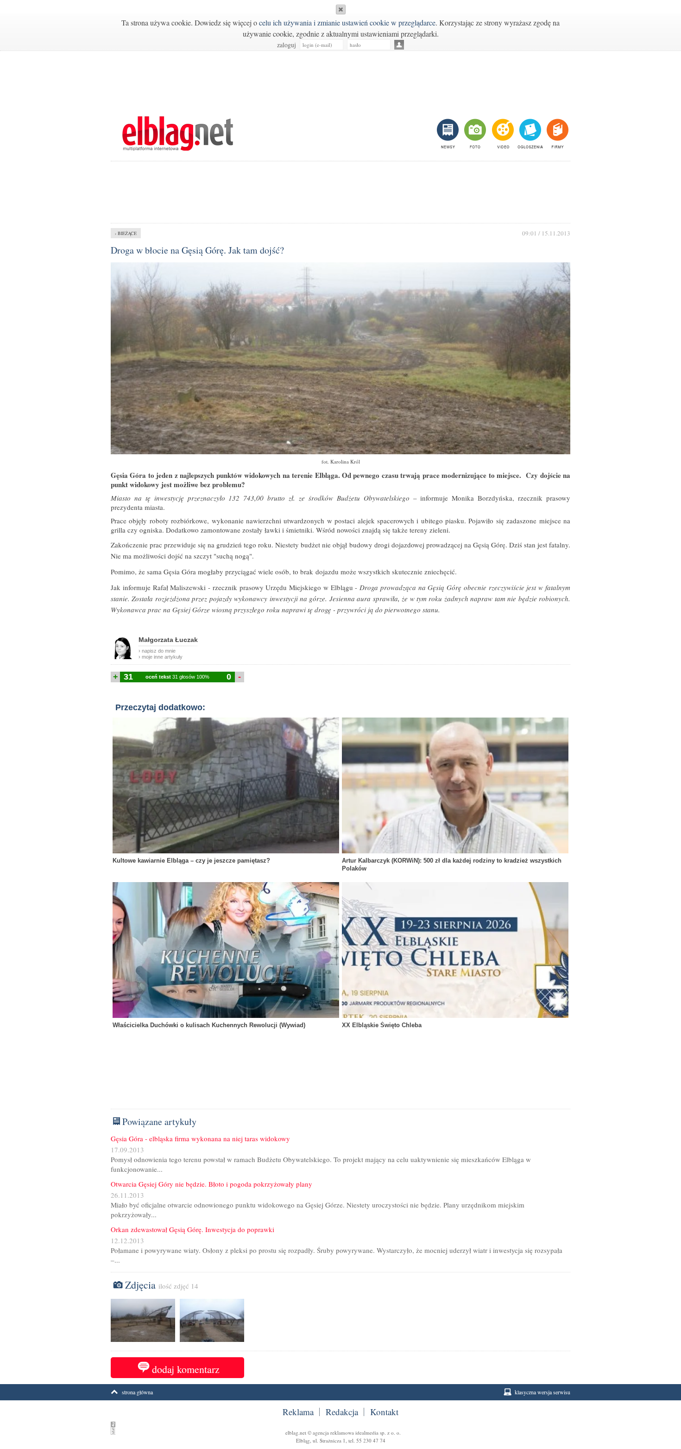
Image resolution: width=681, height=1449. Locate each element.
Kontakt (384, 1412)
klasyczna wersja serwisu (542, 1392)
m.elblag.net (177, 133)
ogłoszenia (529, 133)
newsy (449, 133)
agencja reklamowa (333, 1432)
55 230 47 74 (370, 1440)
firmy (556, 133)
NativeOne (340, 1039)
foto (474, 133)
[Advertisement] (340, 79)
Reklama (298, 1412)
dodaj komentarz (186, 1369)
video (502, 133)
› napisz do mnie (157, 651)
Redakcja (342, 1412)
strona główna (137, 1392)
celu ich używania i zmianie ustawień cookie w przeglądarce (347, 22)
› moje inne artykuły (161, 657)
